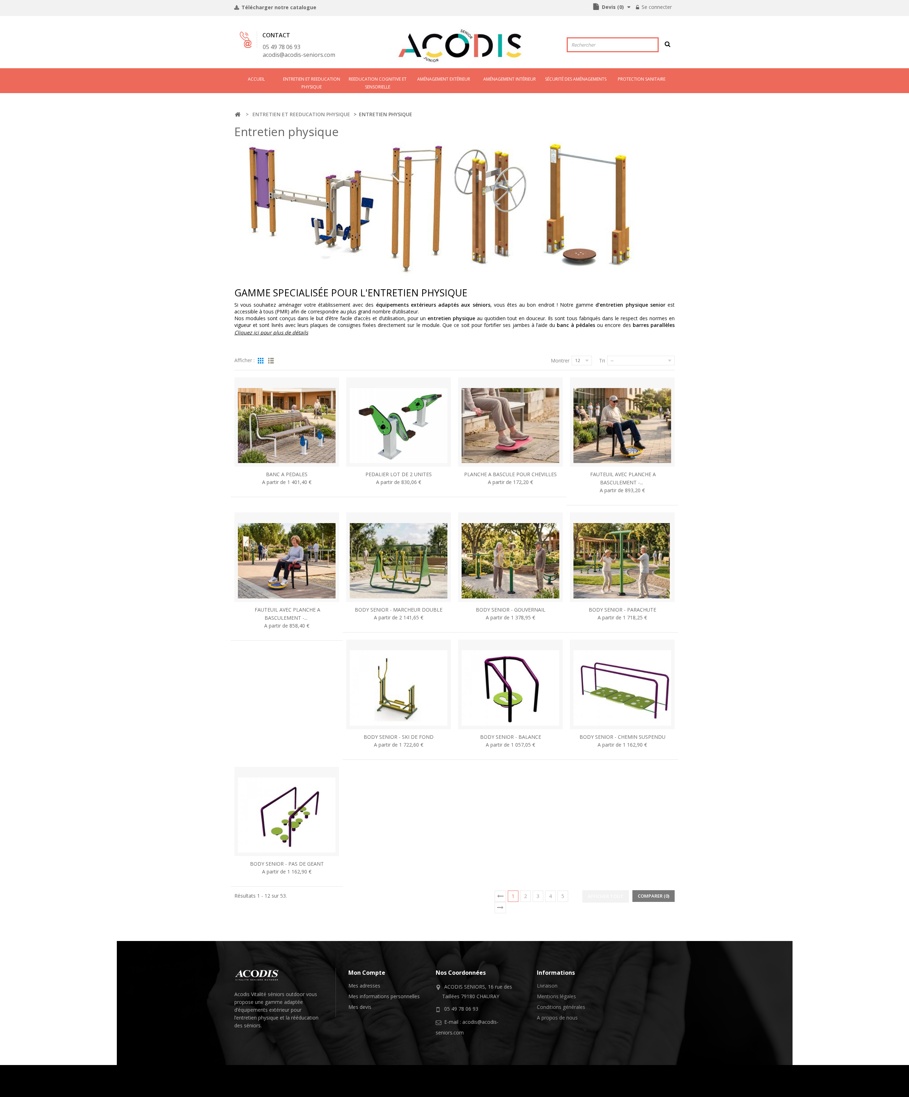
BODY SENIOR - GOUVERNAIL (510, 609)
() (613, 7)
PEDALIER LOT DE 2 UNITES (398, 474)
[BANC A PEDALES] (286, 422)
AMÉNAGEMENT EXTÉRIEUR (443, 79)
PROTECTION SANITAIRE (641, 79)
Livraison (547, 985)
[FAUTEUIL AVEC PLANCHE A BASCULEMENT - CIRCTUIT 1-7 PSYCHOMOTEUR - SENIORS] (622, 422)
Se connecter (656, 7)
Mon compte (366, 973)
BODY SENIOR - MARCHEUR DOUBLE (398, 609)
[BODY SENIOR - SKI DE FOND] (398, 684)
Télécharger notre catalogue (278, 7)
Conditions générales (561, 1007)
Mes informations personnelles (384, 996)
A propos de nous (557, 1017)
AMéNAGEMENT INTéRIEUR (509, 79)
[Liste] (271, 361)
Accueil (256, 79)
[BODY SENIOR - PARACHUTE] (622, 557)
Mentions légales (556, 996)
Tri (602, 360)
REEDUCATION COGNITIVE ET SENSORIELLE (378, 83)
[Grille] (260, 361)
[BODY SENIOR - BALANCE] (510, 684)
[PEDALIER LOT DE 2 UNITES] (398, 422)
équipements (253, 1009)
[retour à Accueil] (237, 114)
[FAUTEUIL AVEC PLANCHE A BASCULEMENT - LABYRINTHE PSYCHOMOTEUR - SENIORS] (286, 557)
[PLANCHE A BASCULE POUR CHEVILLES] (510, 422)
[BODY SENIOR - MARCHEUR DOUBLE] (398, 557)
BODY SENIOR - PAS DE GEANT (287, 863)
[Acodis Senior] (460, 46)
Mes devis (359, 1007)
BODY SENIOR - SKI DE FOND (398, 736)
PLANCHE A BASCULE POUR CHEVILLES (510, 474)
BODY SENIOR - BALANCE (511, 736)
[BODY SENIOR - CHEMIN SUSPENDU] (622, 684)
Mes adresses (364, 985)
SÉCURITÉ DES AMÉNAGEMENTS (575, 79)
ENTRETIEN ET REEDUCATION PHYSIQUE (311, 83)
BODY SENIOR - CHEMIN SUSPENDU (622, 736)
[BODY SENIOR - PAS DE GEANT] (286, 811)
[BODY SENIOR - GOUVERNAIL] (510, 557)
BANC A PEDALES (287, 474)
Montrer (560, 360)
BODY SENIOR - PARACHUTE (622, 609)
